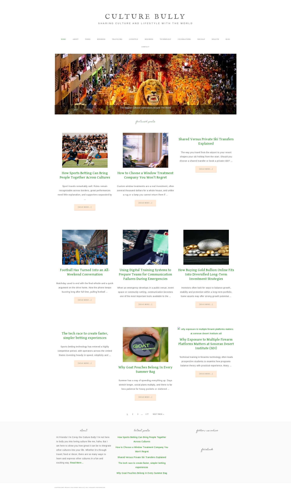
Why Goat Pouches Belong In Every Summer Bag (145, 369)
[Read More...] (85, 207)
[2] (144, 112)
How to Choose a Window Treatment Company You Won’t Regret (145, 175)
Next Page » (158, 414)
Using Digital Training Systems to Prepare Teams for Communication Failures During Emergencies (145, 274)
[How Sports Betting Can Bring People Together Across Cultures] (85, 151)
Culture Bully (145, 17)
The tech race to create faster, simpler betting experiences (85, 335)
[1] (141, 112)
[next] (232, 84)
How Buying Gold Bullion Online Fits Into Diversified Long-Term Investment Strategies (206, 274)
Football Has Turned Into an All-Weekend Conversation (85, 272)
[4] (150, 112)
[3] (147, 112)
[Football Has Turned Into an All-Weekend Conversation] (85, 248)
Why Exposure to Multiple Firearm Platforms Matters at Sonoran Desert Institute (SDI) (206, 343)
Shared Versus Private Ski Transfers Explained (206, 141)
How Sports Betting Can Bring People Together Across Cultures (85, 175)
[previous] (58, 84)
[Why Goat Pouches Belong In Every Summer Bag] (145, 345)
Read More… (77, 462)
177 (147, 414)
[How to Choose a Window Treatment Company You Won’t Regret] (145, 151)
